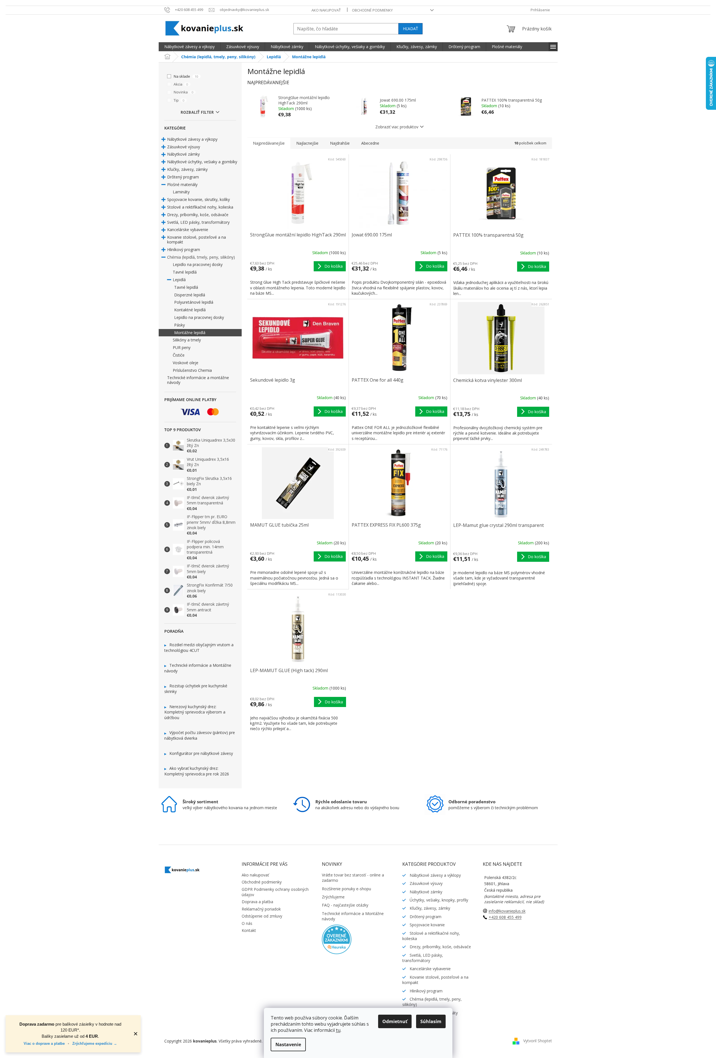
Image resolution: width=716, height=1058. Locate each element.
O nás (247, 923)
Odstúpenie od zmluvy (262, 916)
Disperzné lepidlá (189, 295)
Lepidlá (179, 279)
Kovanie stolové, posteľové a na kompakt (196, 239)
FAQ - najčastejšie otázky (345, 905)
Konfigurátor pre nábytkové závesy (201, 753)
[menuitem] (189, 46)
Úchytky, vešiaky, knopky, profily (438, 900)
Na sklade (186, 76)
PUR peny (181, 347)
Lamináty (181, 191)
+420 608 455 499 (505, 917)
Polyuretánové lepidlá (193, 302)
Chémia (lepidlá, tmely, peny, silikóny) (201, 257)
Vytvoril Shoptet (537, 1040)
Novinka (183, 92)
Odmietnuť (394, 1021)
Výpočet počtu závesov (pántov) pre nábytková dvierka (199, 735)
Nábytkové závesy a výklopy (434, 875)
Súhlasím (430, 1021)
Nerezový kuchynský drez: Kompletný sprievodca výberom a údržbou (194, 712)
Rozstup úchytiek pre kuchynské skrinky (195, 688)
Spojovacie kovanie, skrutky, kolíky (198, 199)
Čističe (179, 355)
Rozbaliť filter (197, 112)
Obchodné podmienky (372, 10)
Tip (179, 100)
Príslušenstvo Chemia (192, 370)
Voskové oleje (185, 362)
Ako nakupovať (326, 10)
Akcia (181, 84)
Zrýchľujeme (333, 897)
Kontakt (249, 930)
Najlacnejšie (307, 143)
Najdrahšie (340, 143)
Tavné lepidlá (185, 272)
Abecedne (370, 143)
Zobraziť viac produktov (396, 126)
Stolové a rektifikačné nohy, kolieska (200, 207)
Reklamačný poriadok (261, 909)
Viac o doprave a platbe (45, 1043)
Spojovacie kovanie (426, 924)
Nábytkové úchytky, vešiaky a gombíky (202, 161)
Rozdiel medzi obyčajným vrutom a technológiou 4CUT (199, 647)
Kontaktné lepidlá (190, 309)
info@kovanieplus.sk (507, 911)
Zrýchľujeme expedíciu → (94, 1043)
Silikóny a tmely (187, 340)
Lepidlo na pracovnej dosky (198, 264)
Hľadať (410, 28)
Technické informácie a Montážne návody (197, 668)
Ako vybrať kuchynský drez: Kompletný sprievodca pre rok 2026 (196, 771)
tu (338, 1030)
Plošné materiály (182, 184)
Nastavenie (288, 1044)
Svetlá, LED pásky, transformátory (198, 222)
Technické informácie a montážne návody (198, 380)
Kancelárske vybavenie (187, 229)
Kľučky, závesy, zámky (187, 169)
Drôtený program (183, 177)
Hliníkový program (183, 249)
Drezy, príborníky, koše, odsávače (197, 214)
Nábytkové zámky (183, 154)
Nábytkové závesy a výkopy (192, 139)
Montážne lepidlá (189, 332)
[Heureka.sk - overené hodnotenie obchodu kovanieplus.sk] (336, 938)
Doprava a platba (257, 901)
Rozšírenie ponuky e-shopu (346, 888)
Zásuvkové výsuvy (183, 146)
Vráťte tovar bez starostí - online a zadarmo (353, 877)
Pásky (179, 325)
